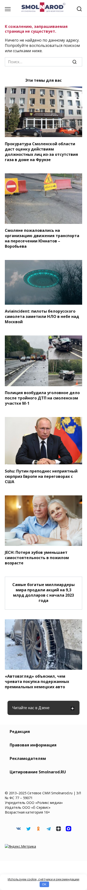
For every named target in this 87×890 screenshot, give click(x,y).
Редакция (20, 731)
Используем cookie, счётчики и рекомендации (43, 879)
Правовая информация (33, 745)
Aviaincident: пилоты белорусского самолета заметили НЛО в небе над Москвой (42, 316)
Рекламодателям (28, 758)
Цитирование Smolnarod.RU (38, 772)
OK (44, 884)
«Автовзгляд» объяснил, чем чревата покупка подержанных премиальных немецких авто (37, 681)
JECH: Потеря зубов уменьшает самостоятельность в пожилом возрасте (37, 558)
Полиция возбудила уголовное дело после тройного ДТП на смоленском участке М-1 (42, 398)
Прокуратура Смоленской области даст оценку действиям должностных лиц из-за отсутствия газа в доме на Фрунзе (41, 151)
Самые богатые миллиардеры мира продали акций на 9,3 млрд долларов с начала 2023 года (43, 592)
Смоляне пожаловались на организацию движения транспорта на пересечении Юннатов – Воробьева (42, 238)
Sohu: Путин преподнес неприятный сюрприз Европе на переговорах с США (41, 476)
